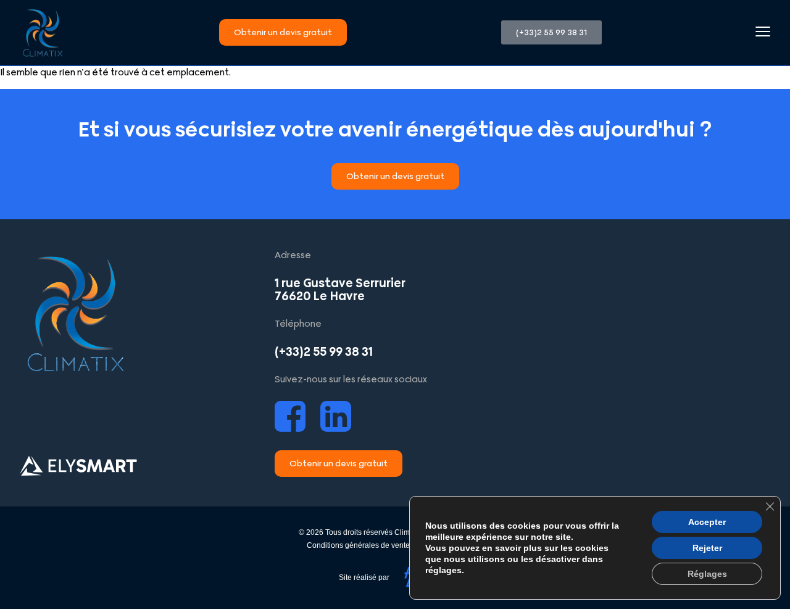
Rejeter (707, 548)
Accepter (707, 522)
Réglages (707, 574)
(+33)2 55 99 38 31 (324, 352)
